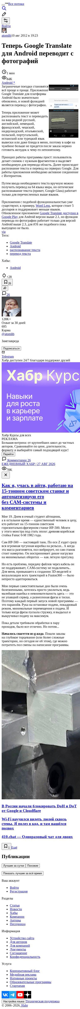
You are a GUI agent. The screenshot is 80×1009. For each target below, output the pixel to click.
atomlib (6, 35)
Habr (24, 1005)
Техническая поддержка (42, 1001)
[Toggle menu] (3, 5)
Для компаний (20, 945)
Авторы (15, 920)
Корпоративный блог (25, 971)
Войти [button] (6, 26)
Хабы (14, 913)
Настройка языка (13, 1001)
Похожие (32, 865)
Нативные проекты (23, 978)
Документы (18, 949)
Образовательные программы (30, 982)
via (4, 231)
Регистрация (18, 891)
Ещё (14, 847)
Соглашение (18, 953)
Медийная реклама (23, 974)
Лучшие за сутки (13, 865)
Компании (17, 916)
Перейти (8, 454)
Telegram (8, 356)
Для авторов (18, 942)
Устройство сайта (22, 938)
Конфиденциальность (25, 956)
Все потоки (16, 4)
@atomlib (8, 334)
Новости (16, 909)
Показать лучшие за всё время (22, 873)
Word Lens (43, 205)
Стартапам (17, 985)
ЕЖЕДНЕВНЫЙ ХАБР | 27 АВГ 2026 (28, 464)
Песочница (17, 924)
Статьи (15, 905)
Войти (14, 887)
